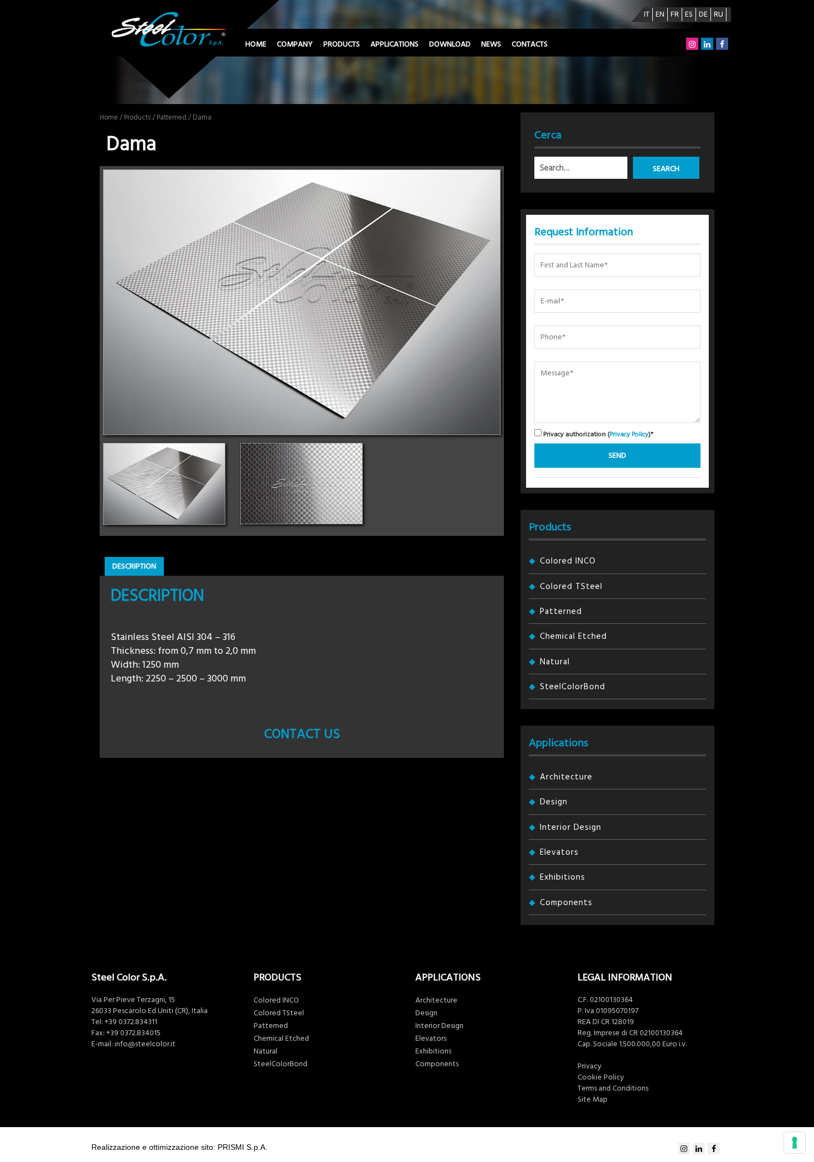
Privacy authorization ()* (597, 434)
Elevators (559, 852)
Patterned (172, 117)
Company (295, 44)
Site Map (592, 1099)
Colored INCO (568, 561)
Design (554, 802)
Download (450, 44)
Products (341, 44)
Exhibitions (562, 877)
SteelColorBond (572, 687)
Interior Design (570, 827)
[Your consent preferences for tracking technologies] (794, 1142)
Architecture (566, 777)
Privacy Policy (629, 434)
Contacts (530, 44)
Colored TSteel (571, 586)
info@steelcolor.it (145, 1044)
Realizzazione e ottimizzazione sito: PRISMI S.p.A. (179, 1147)
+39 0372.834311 (131, 1021)
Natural (555, 662)
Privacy (589, 1066)
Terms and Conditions (613, 1088)
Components (566, 902)
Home (255, 44)
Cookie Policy (601, 1077)
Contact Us (302, 734)
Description (134, 566)
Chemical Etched (573, 636)
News (491, 44)
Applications (394, 44)
